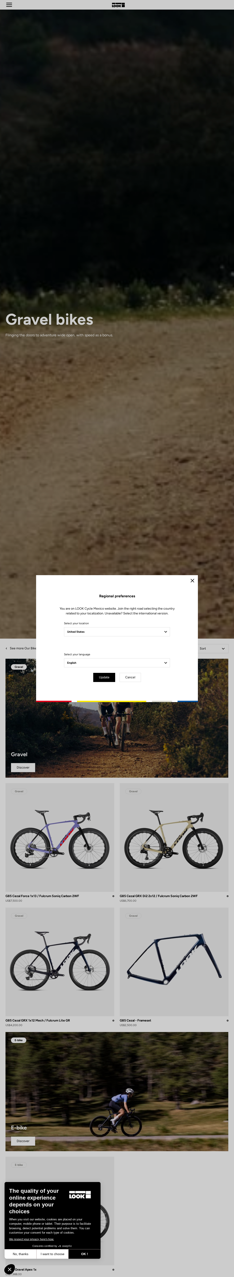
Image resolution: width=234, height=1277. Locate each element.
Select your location (76, 623)
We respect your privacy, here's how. (31, 1239)
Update (104, 677)
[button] (9, 1269)
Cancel (130, 677)
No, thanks (20, 1254)
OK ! (84, 1254)
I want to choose (52, 1254)
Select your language (77, 654)
